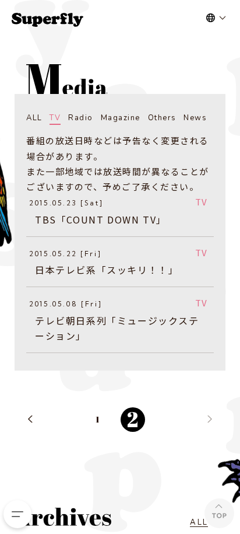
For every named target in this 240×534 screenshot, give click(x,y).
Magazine (120, 118)
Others (162, 118)
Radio (80, 118)
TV (55, 118)
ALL (34, 118)
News (195, 118)
